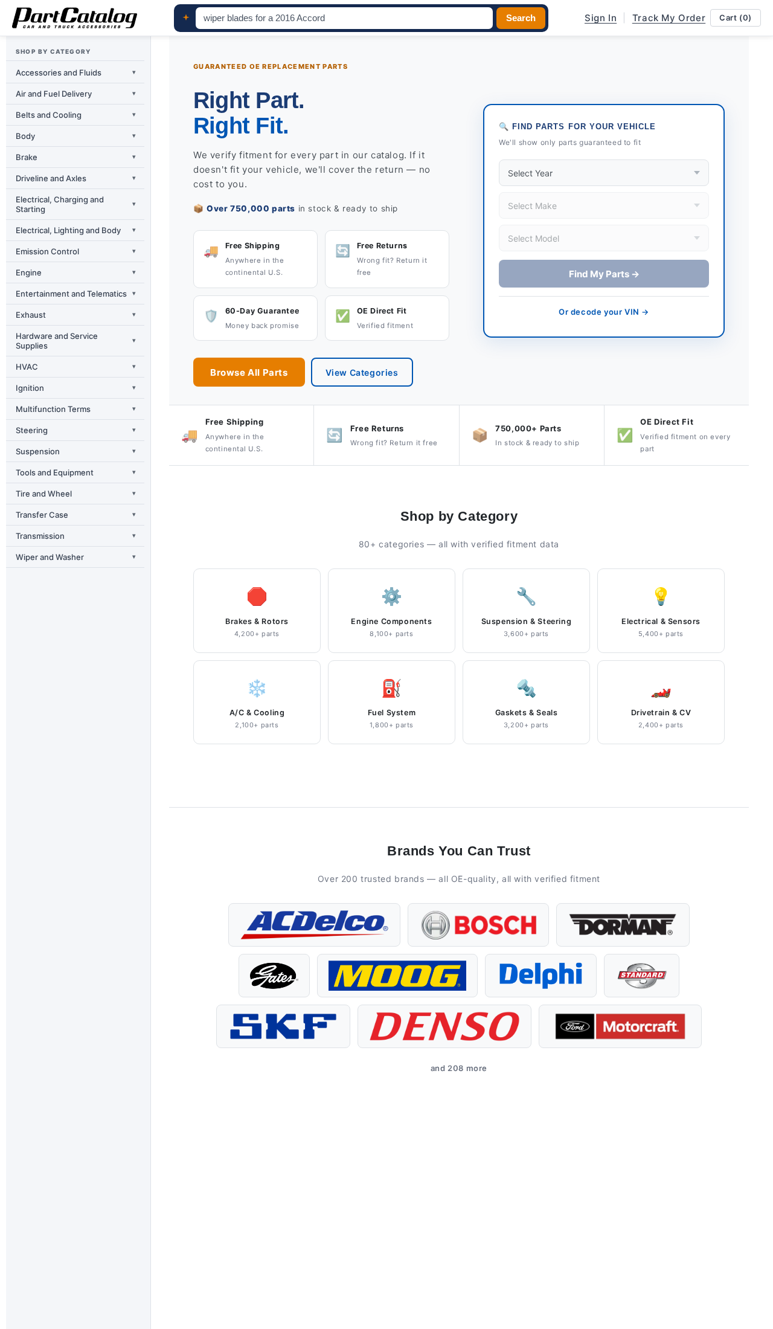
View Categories (362, 372)
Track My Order (668, 18)
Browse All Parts (249, 372)
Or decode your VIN (604, 312)
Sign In (601, 18)
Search (521, 18)
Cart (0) (735, 17)
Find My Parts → (604, 274)
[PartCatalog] (74, 18)
